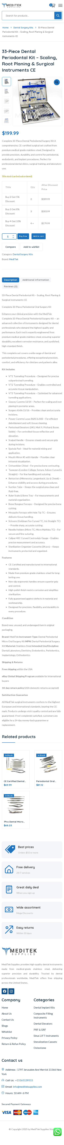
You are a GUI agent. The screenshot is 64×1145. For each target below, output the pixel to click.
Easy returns (25, 928)
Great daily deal (27, 887)
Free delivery (25, 867)
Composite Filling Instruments (43, 1015)
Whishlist (7, 1031)
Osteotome (40, 1047)
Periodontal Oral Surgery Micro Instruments (45, 781)
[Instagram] (11, 991)
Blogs (5, 1025)
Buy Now (23, 236)
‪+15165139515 (24, 1080)
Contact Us (8, 1019)
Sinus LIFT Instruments (46, 1035)
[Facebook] (5, 991)
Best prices (26, 847)
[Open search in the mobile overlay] (32, 15)
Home (5, 27)
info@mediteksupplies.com (27, 1086)
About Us (7, 1013)
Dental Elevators (43, 1023)
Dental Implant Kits (44, 1007)
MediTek (13, 259)
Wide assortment (28, 907)
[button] (57, 82)
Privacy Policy (9, 1037)
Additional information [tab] (35, 279)
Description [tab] (10, 279)
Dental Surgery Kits (23, 27)
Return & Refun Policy (14, 1043)
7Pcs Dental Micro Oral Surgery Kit (13, 821)
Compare (10, 246)
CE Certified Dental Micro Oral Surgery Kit (14, 781)
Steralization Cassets (45, 1041)
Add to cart (38, 236)
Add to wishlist (31, 246)
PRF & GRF (40, 1029)
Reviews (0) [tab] (10, 286)
